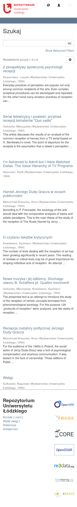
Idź (69, 43)
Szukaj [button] (10, 20)
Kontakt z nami (12, 417)
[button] (48, 5)
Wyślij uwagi (10, 421)
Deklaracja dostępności (10, 427)
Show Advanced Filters (59, 50)
